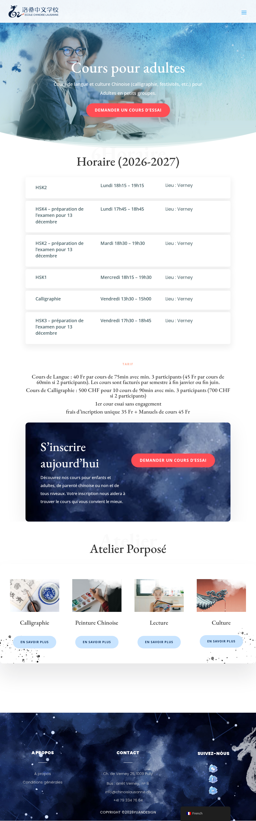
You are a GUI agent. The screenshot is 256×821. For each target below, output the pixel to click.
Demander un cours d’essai (128, 110)
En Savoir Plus (34, 642)
